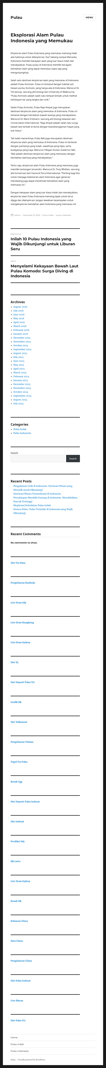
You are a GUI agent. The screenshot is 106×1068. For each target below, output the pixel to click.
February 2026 (21, 330)
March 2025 (19, 372)
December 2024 (22, 384)
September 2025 (22, 349)
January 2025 (20, 380)
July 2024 (18, 403)
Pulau (16, 17)
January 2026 (20, 333)
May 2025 (18, 364)
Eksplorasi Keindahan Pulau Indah (32, 505)
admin (17, 215)
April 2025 (19, 368)
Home (14, 1037)
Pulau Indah (48, 215)
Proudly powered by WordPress (31, 1060)
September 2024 (22, 395)
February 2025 (21, 376)
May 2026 (18, 318)
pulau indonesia (63, 215)
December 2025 (22, 337)
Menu (89, 17)
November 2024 (22, 388)
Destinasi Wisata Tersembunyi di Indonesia (37, 493)
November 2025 (22, 341)
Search (14, 453)
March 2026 (20, 326)
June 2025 (18, 361)
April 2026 (19, 322)
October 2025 (20, 345)
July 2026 (18, 310)
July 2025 (18, 357)
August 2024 (20, 399)
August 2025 (20, 353)
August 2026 (20, 306)
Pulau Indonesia (22, 433)
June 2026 (19, 314)
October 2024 (20, 391)
